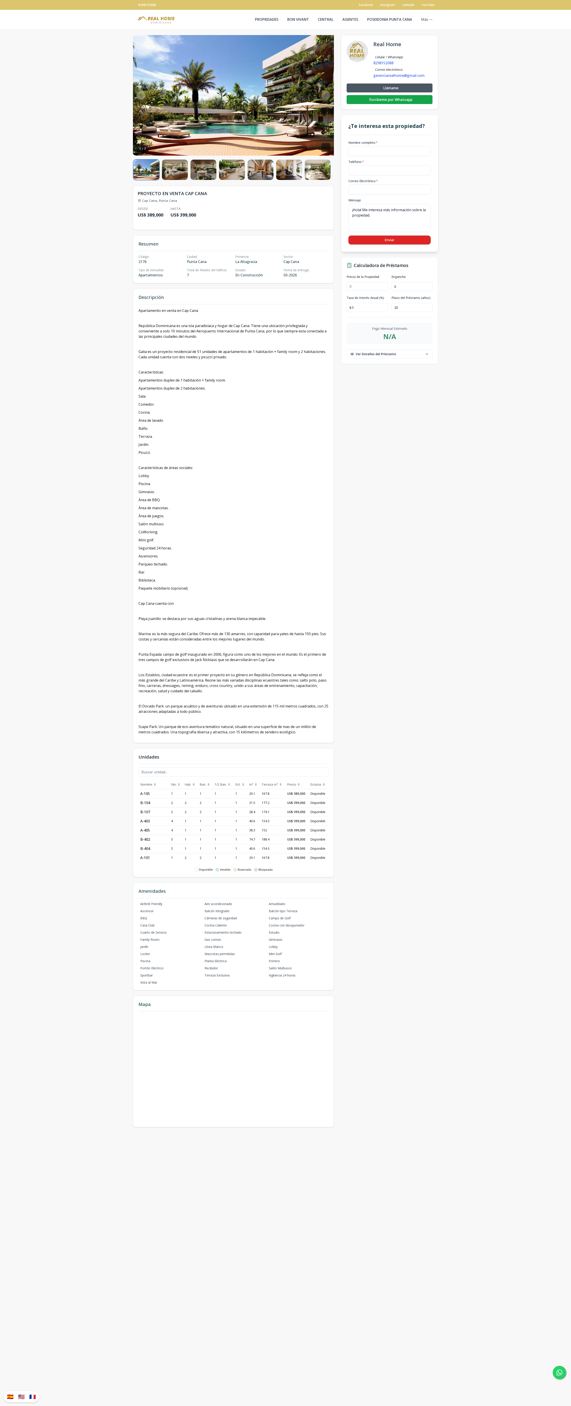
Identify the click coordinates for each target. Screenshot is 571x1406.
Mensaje (354, 200)
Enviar (389, 240)
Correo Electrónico (363, 181)
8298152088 (147, 5)
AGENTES (350, 19)
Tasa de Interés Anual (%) (365, 297)
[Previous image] (141, 95)
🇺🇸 (21, 1396)
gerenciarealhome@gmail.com (399, 75)
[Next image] (325, 95)
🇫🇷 (32, 1396)
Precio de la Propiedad (363, 276)
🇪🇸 (10, 1396)
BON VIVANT (298, 19)
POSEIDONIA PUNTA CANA (389, 19)
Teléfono (356, 162)
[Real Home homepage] (157, 19)
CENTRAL (325, 19)
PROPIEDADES (266, 19)
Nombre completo (363, 142)
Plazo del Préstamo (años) (410, 297)
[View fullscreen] (325, 147)
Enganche (398, 276)
